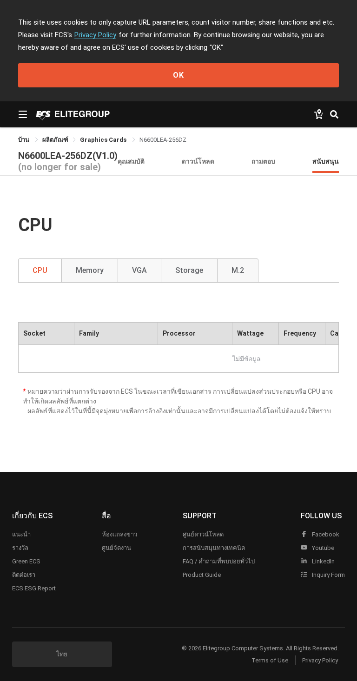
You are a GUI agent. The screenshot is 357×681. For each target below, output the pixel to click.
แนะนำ (21, 534)
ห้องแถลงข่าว (119, 534)
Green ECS (26, 561)
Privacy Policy (95, 35)
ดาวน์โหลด (198, 161)
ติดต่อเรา (23, 574)
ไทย (61, 654)
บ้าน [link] (24, 139)
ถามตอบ (263, 161)
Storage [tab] (189, 270)
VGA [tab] (139, 270)
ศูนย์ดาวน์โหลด (203, 534)
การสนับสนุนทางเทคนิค (214, 547)
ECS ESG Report (34, 588)
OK (178, 75)
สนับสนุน (325, 161)
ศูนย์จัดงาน (116, 547)
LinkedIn (323, 561)
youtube (322, 547)
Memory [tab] (90, 270)
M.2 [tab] (237, 270)
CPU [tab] (40, 270)
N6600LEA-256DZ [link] (162, 139)
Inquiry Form (328, 574)
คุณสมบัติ (131, 161)
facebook (325, 534)
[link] (55, 139)
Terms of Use (269, 660)
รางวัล (20, 547)
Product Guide (202, 574)
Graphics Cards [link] (104, 139)
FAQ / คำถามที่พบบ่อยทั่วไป (219, 561)
